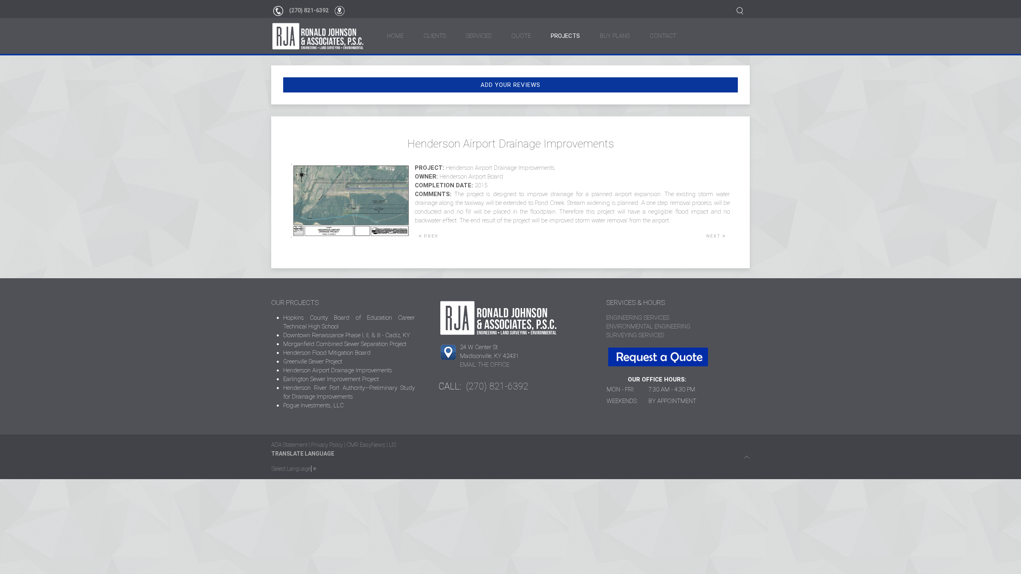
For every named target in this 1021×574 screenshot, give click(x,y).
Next (714, 236)
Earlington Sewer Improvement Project (331, 379)
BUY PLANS (615, 35)
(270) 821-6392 (309, 10)
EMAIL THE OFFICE (484, 364)
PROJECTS (565, 35)
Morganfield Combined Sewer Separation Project (344, 344)
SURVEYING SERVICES (635, 335)
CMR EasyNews (366, 445)
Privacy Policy (327, 445)
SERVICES (478, 35)
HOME (395, 35)
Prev (430, 236)
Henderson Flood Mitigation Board (327, 352)
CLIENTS (435, 35)
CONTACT (663, 35)
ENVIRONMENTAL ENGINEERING (648, 326)
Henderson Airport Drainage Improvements (337, 370)
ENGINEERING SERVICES (637, 317)
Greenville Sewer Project (312, 361)
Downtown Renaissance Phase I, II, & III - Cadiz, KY (346, 335)
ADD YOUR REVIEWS (510, 84)
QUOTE (521, 35)
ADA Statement (289, 445)
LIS (392, 445)
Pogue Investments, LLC (313, 405)
